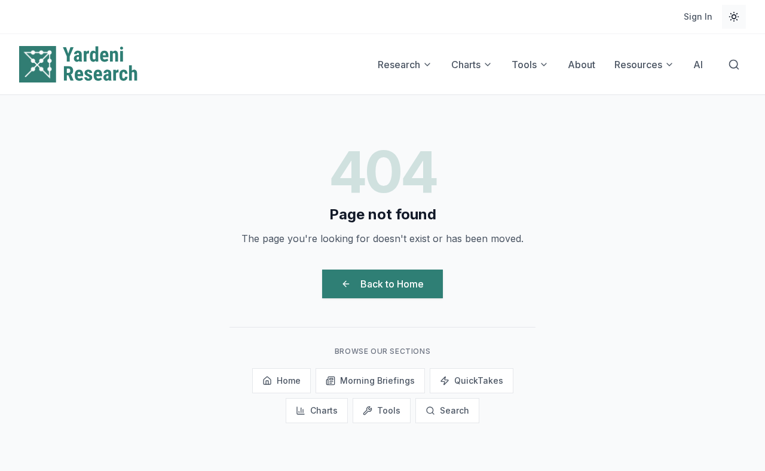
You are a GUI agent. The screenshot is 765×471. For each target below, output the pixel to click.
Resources (638, 65)
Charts (466, 65)
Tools (524, 65)
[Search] (734, 65)
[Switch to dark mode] (734, 17)
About (581, 65)
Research (399, 65)
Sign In (698, 16)
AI (698, 65)
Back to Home (392, 284)
